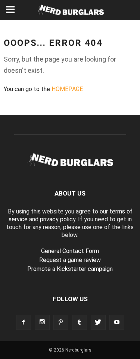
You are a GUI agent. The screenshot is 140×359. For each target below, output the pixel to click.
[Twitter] (98, 322)
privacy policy (57, 219)
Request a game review (70, 259)
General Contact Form (70, 251)
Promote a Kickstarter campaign (70, 268)
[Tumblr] (79, 322)
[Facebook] (23, 322)
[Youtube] (116, 322)
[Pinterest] (60, 322)
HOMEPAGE (67, 89)
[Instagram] (42, 322)
